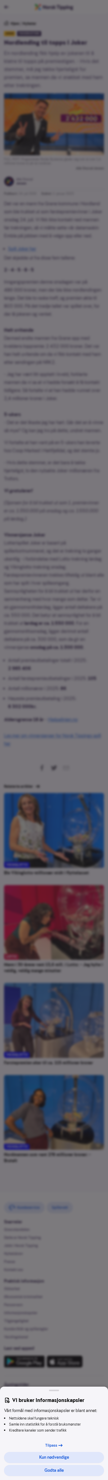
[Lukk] (54, 1390)
